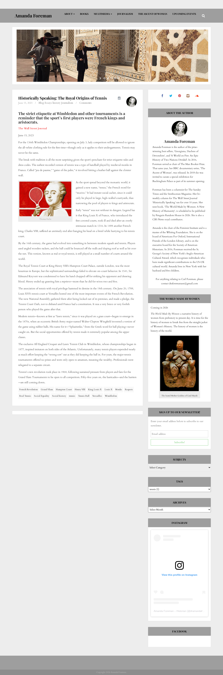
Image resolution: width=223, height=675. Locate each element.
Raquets (129, 389)
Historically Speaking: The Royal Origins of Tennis (62, 98)
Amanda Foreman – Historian (170, 611)
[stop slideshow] (122, 78)
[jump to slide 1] (104, 78)
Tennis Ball (83, 396)
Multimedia (102, 13)
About (68, 13)
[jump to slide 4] (115, 78)
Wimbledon (111, 396)
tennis (72, 396)
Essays (48, 103)
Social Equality (41, 396)
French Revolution (28, 389)
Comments (85, 103)
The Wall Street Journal (32, 128)
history (56, 103)
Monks (118, 389)
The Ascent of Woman (152, 13)
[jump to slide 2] (108, 78)
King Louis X (95, 389)
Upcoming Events (184, 13)
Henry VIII (80, 389)
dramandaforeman (200, 611)
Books (84, 13)
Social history (59, 396)
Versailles (97, 396)
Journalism (125, 13)
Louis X (108, 389)
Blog (41, 103)
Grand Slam (47, 389)
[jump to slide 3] (111, 78)
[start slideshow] (100, 78)
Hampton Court (64, 389)
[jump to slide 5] (118, 78)
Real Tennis (25, 396)
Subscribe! (179, 442)
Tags (179, 481)
